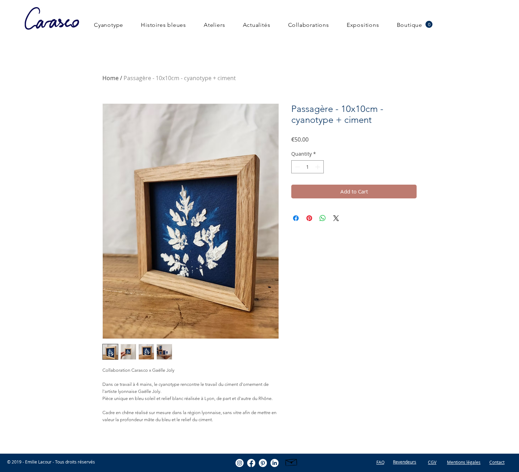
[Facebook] (251, 463)
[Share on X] (336, 218)
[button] (428, 24)
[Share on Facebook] (296, 218)
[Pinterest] (263, 463)
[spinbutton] (307, 167)
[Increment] (318, 167)
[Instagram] (239, 463)
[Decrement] (296, 167)
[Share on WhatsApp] (322, 218)
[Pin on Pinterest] (309, 218)
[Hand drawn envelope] (291, 461)
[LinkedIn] (274, 463)
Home (110, 78)
